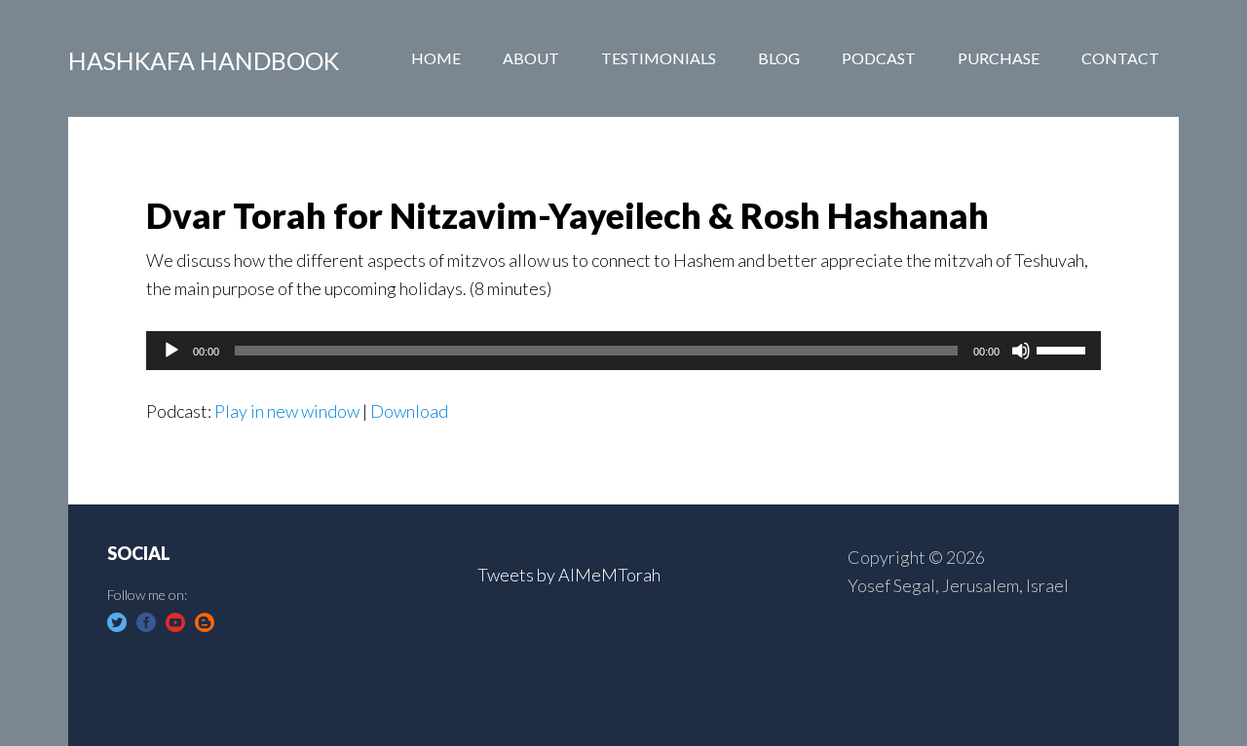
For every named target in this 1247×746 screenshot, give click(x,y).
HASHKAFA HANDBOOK (203, 60)
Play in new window (286, 411)
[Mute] (1021, 350)
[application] (623, 350)
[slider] (1064, 348)
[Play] (171, 350)
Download (409, 411)
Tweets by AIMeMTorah (569, 574)
